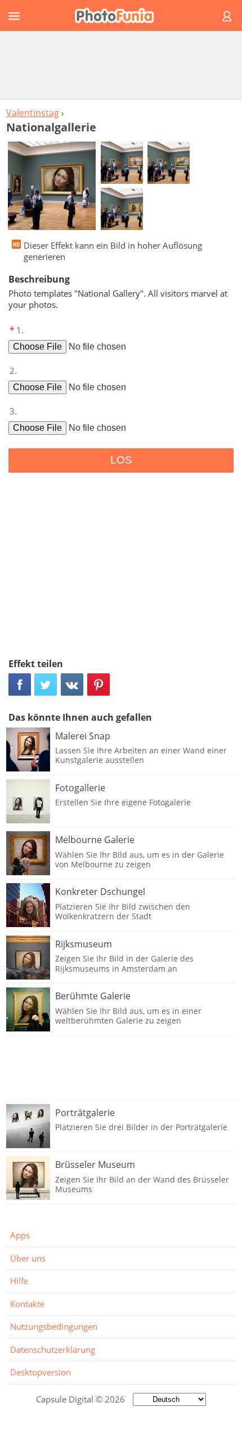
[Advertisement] (121, 65)
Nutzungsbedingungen (53, 1326)
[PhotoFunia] (119, 15)
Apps (20, 1235)
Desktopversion (40, 1372)
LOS (121, 460)
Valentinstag (32, 113)
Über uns (28, 1258)
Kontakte (27, 1303)
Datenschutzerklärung (52, 1349)
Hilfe (19, 1280)
